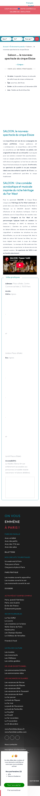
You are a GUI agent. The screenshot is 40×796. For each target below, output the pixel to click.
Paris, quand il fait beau (14, 600)
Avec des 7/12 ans (12, 544)
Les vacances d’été (12, 688)
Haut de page (34, 781)
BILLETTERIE (10, 552)
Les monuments (11, 655)
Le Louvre (9, 621)
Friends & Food (11, 641)
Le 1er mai (9, 703)
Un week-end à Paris (13, 561)
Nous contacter (11, 744)
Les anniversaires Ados (14, 673)
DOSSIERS (9, 588)
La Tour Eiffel (10, 618)
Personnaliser (14, 790)
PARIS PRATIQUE (11, 572)
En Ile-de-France (12, 605)
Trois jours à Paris (12, 564)
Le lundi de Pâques (12, 700)
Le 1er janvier (10, 697)
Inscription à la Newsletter (15, 749)
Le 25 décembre (11, 724)
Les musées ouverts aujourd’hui (18, 577)
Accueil (5, 47)
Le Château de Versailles (15, 635)
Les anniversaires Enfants (15, 670)
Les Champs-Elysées (13, 633)
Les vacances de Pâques (15, 685)
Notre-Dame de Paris (13, 627)
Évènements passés (17, 47)
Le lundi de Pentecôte (14, 709)
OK (37, 39)
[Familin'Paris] (20, 26)
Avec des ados (11, 547)
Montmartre (10, 630)
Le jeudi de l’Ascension (14, 706)
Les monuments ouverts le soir (17, 583)
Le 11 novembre (11, 721)
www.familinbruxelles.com (16, 732)
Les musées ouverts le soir (16, 580)
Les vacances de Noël (14, 694)
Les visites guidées (12, 661)
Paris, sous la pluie (12, 603)
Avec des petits (11, 541)
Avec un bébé (10, 538)
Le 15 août (9, 715)
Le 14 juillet (9, 712)
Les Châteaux (10, 658)
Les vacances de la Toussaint (17, 691)
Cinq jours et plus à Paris (15, 567)
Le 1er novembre (11, 718)
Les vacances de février (15, 682)
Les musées (9, 652)
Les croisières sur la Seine (15, 624)
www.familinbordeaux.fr (15, 729)
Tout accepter (14, 785)
